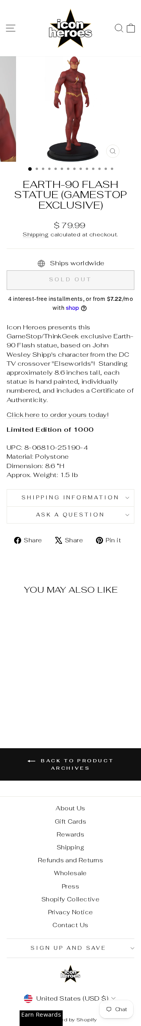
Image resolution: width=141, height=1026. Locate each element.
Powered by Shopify (70, 1019)
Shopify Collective (70, 899)
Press (70, 886)
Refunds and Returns (70, 860)
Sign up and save (69, 948)
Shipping (36, 234)
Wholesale (70, 873)
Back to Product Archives (76, 764)
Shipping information (71, 497)
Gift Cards (70, 821)
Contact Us (70, 925)
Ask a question (70, 514)
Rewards (70, 834)
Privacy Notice (70, 912)
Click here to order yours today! (57, 414)
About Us (70, 808)
